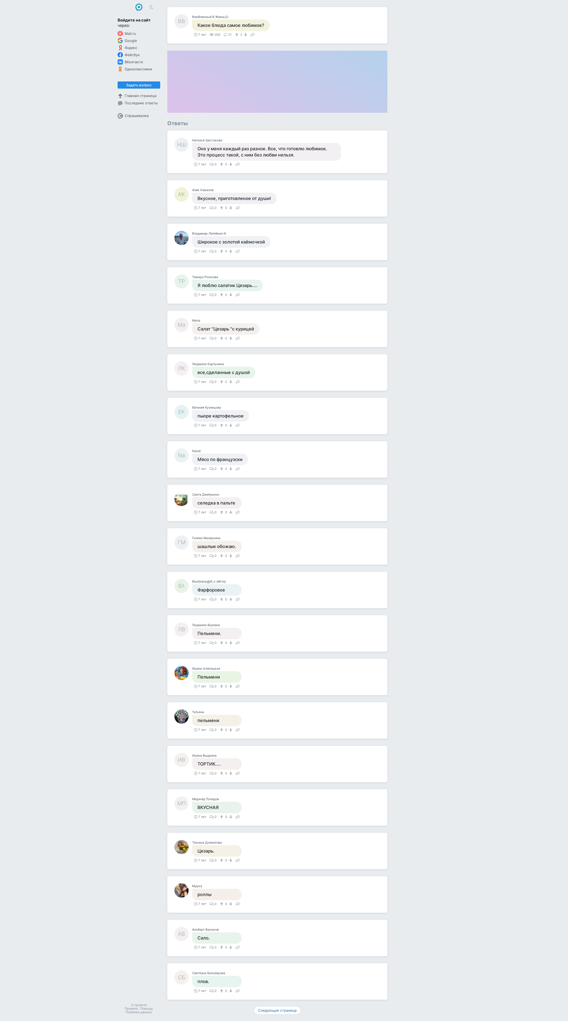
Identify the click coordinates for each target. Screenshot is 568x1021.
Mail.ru (130, 33)
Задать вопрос (139, 85)
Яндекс (131, 48)
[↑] (237, 34)
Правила (131, 1008)
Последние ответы (141, 103)
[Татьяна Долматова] (183, 847)
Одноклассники (138, 69)
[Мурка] (183, 890)
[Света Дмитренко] (183, 499)
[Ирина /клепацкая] (183, 673)
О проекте (139, 1005)
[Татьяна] (183, 716)
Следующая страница (277, 1010)
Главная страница (140, 95)
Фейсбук (132, 55)
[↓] (245, 34)
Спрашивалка (137, 115)
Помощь (146, 1008)
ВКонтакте (134, 62)
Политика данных (139, 1012)
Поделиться (252, 34)
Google (131, 40)
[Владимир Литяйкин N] (183, 238)
